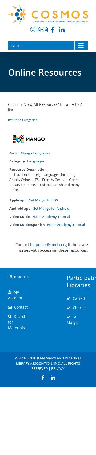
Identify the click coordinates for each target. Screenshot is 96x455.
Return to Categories (22, 120)
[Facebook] (52, 30)
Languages (35, 161)
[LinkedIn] (61, 30)
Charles (79, 307)
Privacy (58, 368)
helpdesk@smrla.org (48, 244)
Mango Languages (35, 153)
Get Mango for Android (51, 208)
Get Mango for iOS (43, 200)
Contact (21, 307)
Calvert (79, 298)
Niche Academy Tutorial (51, 217)
